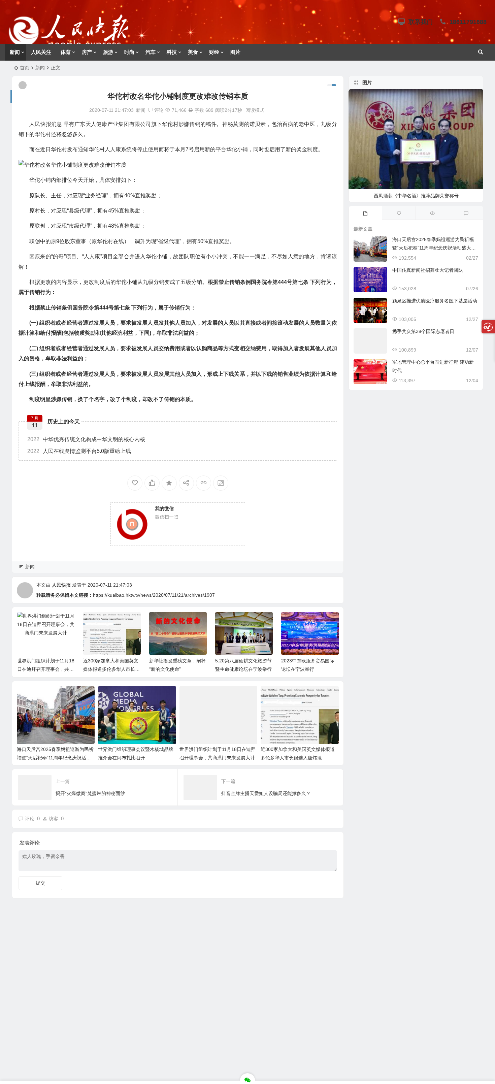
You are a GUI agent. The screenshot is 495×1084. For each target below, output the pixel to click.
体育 (66, 52)
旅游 (108, 52)
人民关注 (41, 52)
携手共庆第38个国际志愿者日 (423, 331)
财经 (214, 52)
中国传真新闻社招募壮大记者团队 (427, 270)
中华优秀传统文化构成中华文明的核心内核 (86, 439)
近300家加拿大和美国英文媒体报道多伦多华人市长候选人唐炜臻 (111, 669)
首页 (24, 67)
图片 (235, 52)
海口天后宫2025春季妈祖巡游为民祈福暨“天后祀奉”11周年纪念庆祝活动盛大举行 (55, 758)
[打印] (190, 110)
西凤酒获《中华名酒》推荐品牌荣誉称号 (416, 195)
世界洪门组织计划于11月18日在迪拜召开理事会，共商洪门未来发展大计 (45, 669)
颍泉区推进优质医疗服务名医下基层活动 (434, 300)
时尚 (129, 52)
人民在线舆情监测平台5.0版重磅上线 (79, 451)
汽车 (150, 52)
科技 (172, 52)
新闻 (15, 52)
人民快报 (61, 585)
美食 (193, 52)
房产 (87, 52)
